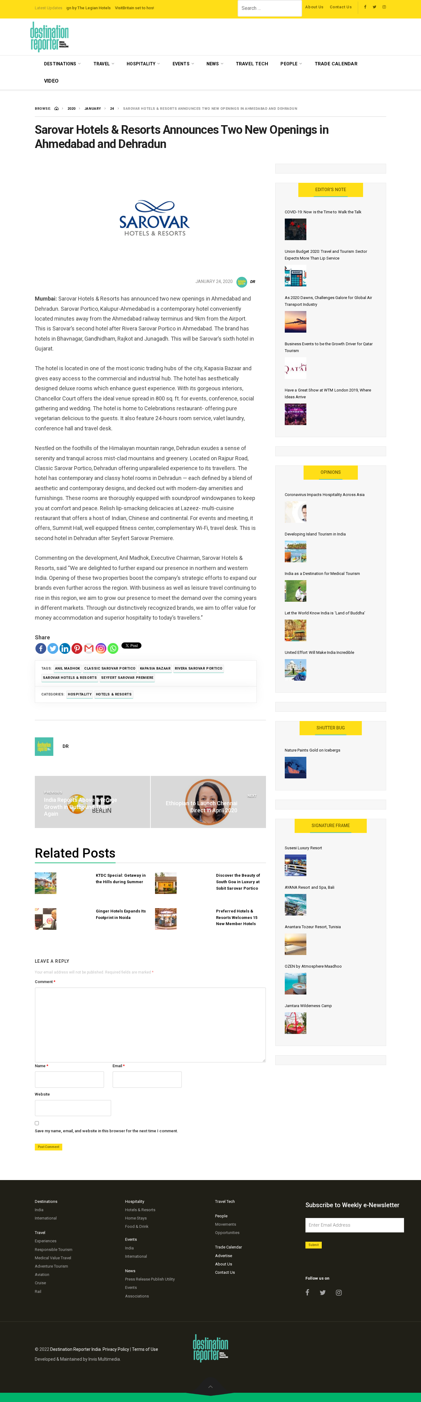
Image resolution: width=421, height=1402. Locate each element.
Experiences (45, 1241)
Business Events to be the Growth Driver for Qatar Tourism (329, 347)
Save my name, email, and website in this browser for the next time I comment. (106, 1131)
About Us (314, 7)
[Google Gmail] (89, 648)
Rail (38, 1291)
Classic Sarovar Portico (110, 668)
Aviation (42, 1274)
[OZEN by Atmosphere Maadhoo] (295, 983)
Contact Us (341, 7)
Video (51, 81)
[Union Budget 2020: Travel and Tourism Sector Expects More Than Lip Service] (295, 275)
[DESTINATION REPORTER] (49, 37)
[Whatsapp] (113, 648)
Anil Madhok (67, 668)
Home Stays (136, 1218)
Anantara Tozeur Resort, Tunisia (313, 926)
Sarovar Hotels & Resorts (70, 678)
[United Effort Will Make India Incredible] (295, 670)
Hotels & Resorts (114, 694)
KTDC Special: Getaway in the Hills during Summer (121, 878)
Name (41, 1066)
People (288, 63)
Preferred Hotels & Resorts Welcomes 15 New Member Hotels (236, 917)
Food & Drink (137, 1226)
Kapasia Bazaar (155, 668)
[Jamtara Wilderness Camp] (295, 1023)
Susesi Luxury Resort (303, 848)
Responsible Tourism (53, 1249)
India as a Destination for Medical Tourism (322, 573)
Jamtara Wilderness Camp (308, 1005)
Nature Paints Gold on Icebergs (312, 750)
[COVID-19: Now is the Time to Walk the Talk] (295, 229)
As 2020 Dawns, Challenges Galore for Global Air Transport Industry (328, 301)
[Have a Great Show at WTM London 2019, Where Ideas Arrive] (295, 414)
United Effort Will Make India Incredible (319, 652)
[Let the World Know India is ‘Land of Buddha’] (295, 630)
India (39, 1209)
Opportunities (227, 1232)
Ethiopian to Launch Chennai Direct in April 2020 (201, 807)
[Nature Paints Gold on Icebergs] (295, 767)
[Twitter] (52, 648)
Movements (225, 1224)
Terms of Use (145, 1349)
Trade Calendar (336, 64)
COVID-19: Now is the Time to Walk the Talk (323, 212)
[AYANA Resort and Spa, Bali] (295, 905)
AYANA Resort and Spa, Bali (309, 887)
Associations (137, 1296)
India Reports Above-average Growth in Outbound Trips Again (80, 807)
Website (42, 1094)
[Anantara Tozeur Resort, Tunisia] (295, 944)
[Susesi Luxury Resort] (295, 865)
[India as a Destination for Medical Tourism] (295, 591)
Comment (45, 981)
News (212, 63)
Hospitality (141, 63)
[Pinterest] (77, 648)
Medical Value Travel (53, 1258)
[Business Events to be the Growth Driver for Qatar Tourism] (295, 368)
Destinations (60, 63)
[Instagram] (101, 648)
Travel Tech (252, 64)
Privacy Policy (116, 1349)
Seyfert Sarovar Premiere (127, 678)
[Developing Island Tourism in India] (295, 551)
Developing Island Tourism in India (315, 534)
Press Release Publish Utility (150, 1279)
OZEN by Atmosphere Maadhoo (313, 966)
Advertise (223, 1255)
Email (118, 1066)
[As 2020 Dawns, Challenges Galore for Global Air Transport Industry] (295, 322)
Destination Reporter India (75, 1349)
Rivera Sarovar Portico (199, 668)
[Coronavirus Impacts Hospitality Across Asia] (295, 512)
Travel (101, 63)
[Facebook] (40, 648)
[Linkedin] (64, 648)
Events (181, 63)
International (46, 1218)
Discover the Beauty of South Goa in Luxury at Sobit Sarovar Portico (238, 882)
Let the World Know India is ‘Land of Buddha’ (325, 613)
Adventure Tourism (51, 1266)
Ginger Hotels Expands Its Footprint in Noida (121, 914)
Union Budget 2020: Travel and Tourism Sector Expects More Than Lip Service (326, 254)
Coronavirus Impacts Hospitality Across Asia (325, 494)
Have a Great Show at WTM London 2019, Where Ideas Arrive (328, 393)
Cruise (40, 1283)
